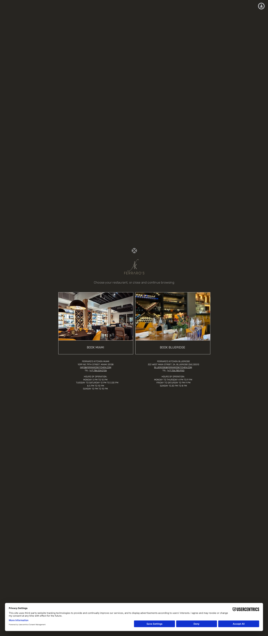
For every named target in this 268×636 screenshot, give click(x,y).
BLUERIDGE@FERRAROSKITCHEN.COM (173, 367)
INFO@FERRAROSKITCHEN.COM (95, 367)
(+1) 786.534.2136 (98, 370)
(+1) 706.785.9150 (175, 370)
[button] (134, 251)
